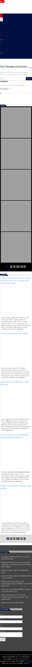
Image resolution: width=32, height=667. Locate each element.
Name (2, 614)
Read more (20, 329)
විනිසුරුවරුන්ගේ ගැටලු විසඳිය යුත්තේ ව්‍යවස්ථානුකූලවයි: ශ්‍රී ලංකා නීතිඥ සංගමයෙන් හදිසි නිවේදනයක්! (16, 584)
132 (22, 266)
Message (3, 631)
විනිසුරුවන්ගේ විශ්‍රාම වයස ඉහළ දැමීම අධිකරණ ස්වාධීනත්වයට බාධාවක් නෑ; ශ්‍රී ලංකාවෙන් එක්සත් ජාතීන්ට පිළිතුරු (16, 564)
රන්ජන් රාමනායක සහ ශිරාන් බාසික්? (14, 333)
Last (1, 624)
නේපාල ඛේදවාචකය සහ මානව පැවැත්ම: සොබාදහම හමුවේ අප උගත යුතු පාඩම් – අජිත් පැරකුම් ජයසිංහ (16, 280)
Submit (3, 639)
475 (22, 538)
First (1, 619)
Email (2, 626)
